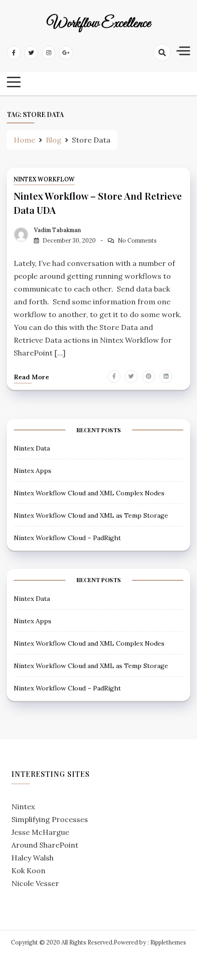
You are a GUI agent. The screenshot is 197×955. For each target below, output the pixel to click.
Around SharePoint (44, 844)
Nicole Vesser (35, 883)
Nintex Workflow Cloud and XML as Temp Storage (91, 515)
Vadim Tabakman (57, 230)
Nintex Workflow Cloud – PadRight (67, 538)
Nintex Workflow (44, 179)
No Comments (137, 240)
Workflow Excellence (99, 24)
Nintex (23, 806)
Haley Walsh (32, 857)
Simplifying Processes (49, 819)
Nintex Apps (32, 471)
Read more (31, 377)
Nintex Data (32, 448)
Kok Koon (28, 870)
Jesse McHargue (40, 832)
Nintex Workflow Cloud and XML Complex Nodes (89, 493)
